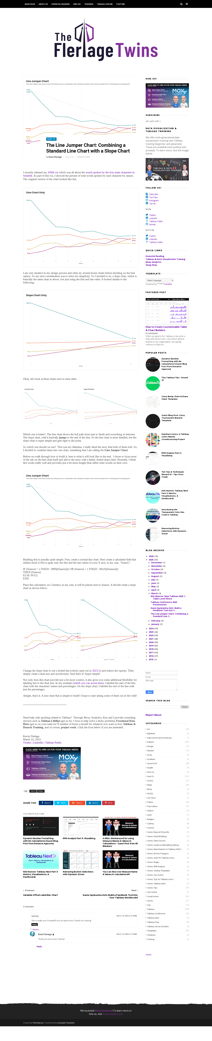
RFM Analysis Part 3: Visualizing (79, 838)
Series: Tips (152, 887)
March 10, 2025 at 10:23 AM (127, 916)
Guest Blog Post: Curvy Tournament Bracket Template (173, 418)
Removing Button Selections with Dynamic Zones (78, 873)
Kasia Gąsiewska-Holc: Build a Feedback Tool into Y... (166, 609)
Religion (150, 819)
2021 (151, 638)
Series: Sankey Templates (158, 870)
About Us (43, 4)
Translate (167, 284)
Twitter (27, 742)
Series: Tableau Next (156, 883)
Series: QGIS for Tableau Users (161, 857)
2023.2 (96, 670)
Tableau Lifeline (105, 4)
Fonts (149, 755)
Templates (151, 930)
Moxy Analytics (153, 262)
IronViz (150, 780)
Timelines (151, 935)
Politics (150, 802)
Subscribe (153, 194)
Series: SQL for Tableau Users (160, 879)
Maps (149, 785)
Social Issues (153, 896)
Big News (151, 733)
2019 (151, 645)
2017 (151, 652)
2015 (151, 659)
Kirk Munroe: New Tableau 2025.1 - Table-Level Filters (168, 597)
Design (150, 746)
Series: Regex (153, 862)
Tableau (40, 791)
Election (150, 750)
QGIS (149, 815)
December (157, 562)
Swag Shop (151, 265)
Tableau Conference (156, 913)
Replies (36, 929)
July (153, 579)
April (154, 590)
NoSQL (150, 793)
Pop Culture (152, 806)
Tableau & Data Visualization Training (165, 259)
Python (150, 810)
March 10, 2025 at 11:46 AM (127, 934)
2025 (151, 559)
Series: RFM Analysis (156, 866)
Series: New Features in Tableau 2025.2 (164, 849)
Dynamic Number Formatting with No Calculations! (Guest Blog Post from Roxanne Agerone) (40, 841)
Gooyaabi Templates (66, 1023)
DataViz (150, 742)
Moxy (149, 789)
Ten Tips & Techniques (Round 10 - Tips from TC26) (173, 474)
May (153, 586)
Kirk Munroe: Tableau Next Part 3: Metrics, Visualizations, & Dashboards (40, 874)
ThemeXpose (38, 1023)
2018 (151, 649)
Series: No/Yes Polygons (158, 853)
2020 (151, 642)
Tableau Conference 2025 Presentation (164, 603)
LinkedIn (38, 742)
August (155, 576)
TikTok (152, 203)
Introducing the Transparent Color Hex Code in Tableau (173, 512)
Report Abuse (154, 714)
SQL (149, 905)
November (157, 566)
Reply (34, 924)
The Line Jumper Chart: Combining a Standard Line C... (169, 615)
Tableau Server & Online (158, 926)
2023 (151, 632)
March (154, 593)
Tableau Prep (153, 922)
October (155, 569)
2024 (151, 628)
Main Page (30, 4)
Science (150, 827)
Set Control (152, 892)
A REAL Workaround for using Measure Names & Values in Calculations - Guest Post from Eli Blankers (120, 842)
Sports (150, 900)
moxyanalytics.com (113, 1014)
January (155, 624)
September (157, 572)
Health (150, 767)
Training (88, 4)
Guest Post (152, 763)
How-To (51, 139)
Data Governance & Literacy (159, 737)
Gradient (151, 759)
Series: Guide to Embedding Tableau (163, 845)
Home (148, 954)
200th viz (53, 172)
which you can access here (88, 683)
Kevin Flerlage (45, 934)
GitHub (152, 224)
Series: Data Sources (156, 840)
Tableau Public (53, 742)
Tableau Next (153, 918)
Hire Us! (77, 4)
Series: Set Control (155, 875)
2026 (151, 556)
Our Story (151, 797)
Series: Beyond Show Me (158, 832)
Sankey (150, 823)
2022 (151, 635)
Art (148, 729)
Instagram (154, 200)
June (153, 583)
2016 (151, 656)
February (156, 620)
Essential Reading (60, 4)
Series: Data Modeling (156, 836)
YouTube (120, 4)
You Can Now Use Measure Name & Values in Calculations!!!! (120, 873)
